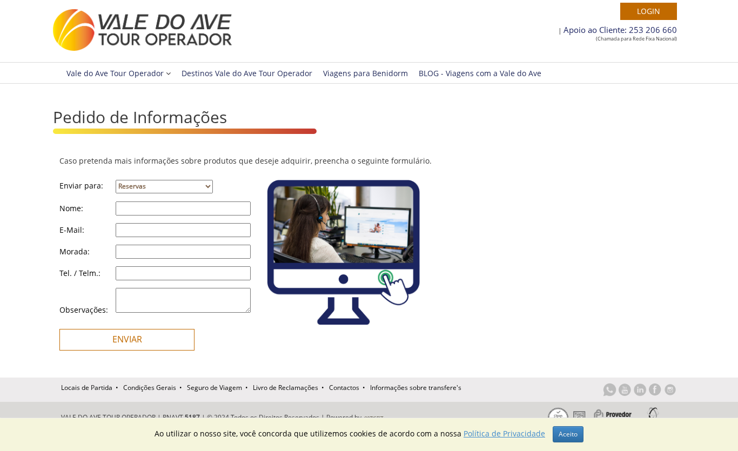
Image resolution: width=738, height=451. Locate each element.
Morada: (74, 251)
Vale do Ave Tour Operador (116, 73)
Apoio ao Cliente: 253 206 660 (620, 29)
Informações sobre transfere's (415, 387)
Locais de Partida (86, 387)
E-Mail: (71, 230)
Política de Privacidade (504, 433)
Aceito (568, 434)
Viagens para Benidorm (365, 73)
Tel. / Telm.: (79, 273)
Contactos (344, 387)
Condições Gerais (149, 387)
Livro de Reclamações (285, 387)
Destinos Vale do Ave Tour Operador (247, 73)
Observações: (83, 310)
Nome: (71, 208)
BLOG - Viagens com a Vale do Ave (480, 73)
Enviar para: (81, 185)
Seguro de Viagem (214, 387)
